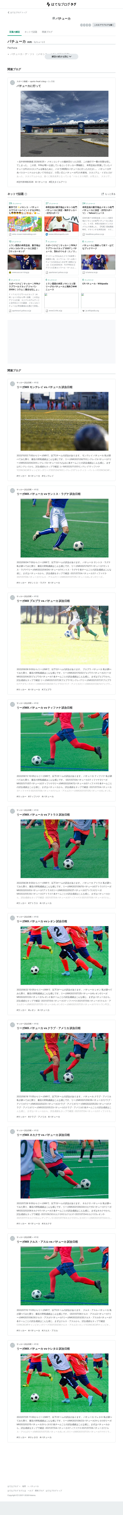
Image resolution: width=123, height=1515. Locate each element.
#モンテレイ (48, 476)
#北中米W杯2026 (25, 182)
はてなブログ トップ (18, 12)
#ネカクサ (47, 1223)
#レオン (32, 1010)
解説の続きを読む (60, 56)
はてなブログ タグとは (17, 1490)
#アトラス (33, 903)
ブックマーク (15, 203)
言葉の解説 (14, 31)
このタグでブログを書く (104, 25)
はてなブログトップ (54, 1490)
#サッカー (21, 476)
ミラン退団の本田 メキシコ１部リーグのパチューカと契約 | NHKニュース (61, 286)
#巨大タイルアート (58, 182)
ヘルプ (30, 1490)
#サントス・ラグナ (37, 582)
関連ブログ (47, 31)
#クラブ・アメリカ (37, 1116)
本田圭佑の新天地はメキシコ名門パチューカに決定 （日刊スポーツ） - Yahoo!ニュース (98, 210)
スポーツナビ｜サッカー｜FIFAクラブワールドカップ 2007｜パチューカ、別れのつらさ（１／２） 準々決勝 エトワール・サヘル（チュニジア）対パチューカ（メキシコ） (61, 248)
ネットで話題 (31, 31)
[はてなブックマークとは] (26, 193)
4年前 (36, 382)
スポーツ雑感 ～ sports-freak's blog (31, 81)
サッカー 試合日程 (24, 382)
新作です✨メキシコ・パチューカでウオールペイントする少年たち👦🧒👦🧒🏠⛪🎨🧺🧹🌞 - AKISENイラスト (24, 210)
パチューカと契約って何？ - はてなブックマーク (98, 247)
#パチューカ (41, 182)
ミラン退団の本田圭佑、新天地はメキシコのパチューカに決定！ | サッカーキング (25, 248)
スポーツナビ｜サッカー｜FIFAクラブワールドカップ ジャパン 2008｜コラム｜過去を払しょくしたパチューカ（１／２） (24, 286)
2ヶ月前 (51, 81)
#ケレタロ (33, 1437)
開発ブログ (39, 1490)
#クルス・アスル (50, 1330)
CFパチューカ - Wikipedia (95, 283)
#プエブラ (47, 689)
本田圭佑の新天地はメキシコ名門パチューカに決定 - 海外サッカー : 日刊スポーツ (61, 210)
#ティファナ (34, 796)
